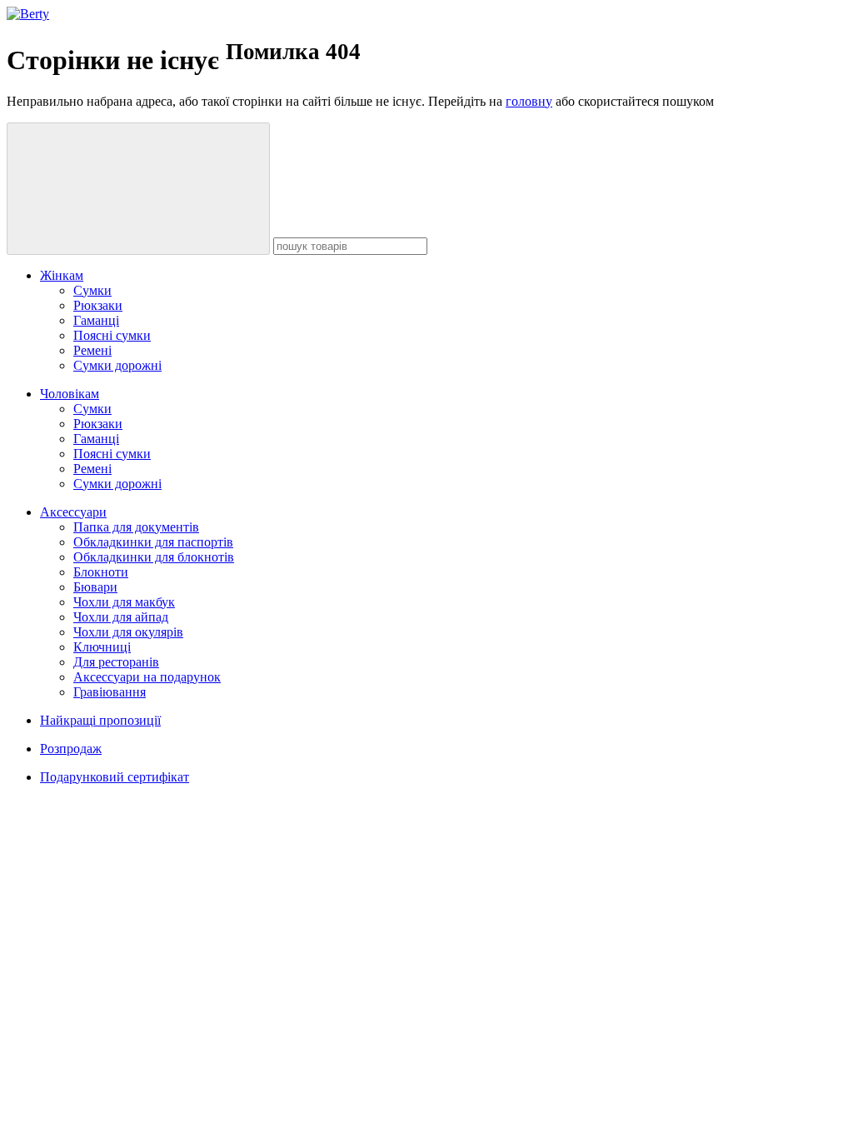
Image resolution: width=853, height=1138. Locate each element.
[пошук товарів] (138, 188)
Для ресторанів (116, 662)
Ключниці (102, 647)
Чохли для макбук (124, 602)
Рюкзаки (97, 305)
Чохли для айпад (120, 617)
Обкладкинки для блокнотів (153, 557)
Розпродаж (71, 748)
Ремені (92, 350)
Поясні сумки (112, 335)
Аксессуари (73, 512)
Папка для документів (136, 527)
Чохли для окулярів (128, 632)
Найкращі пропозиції (100, 720)
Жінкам (61, 275)
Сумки (92, 290)
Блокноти (100, 572)
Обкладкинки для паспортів (153, 542)
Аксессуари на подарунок (147, 677)
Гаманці (96, 320)
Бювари (95, 587)
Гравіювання (109, 692)
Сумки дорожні (117, 365)
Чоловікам (69, 394)
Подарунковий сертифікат (114, 777)
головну (529, 101)
